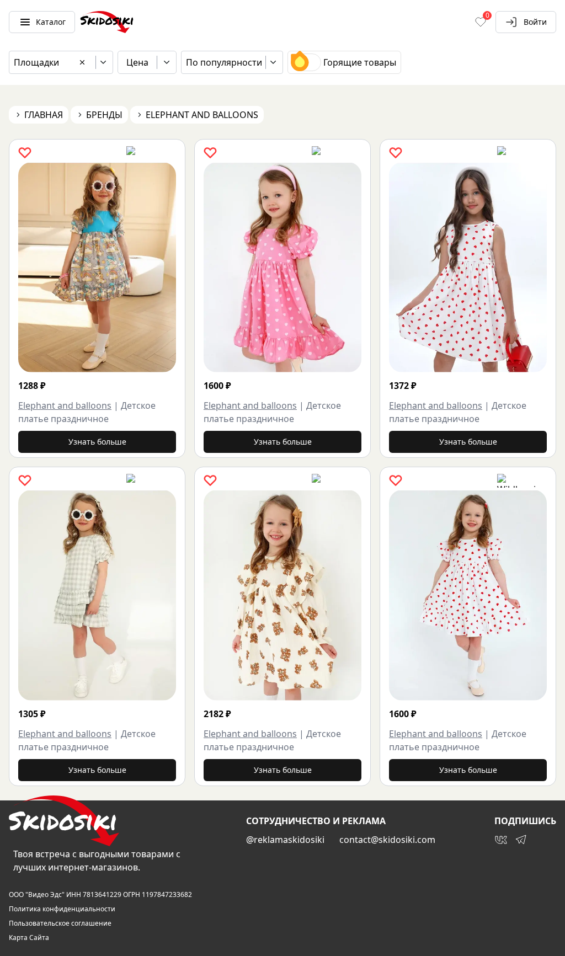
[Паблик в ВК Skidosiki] (501, 839)
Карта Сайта (29, 937)
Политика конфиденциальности (62, 909)
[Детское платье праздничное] (97, 267)
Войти (535, 22)
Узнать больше (97, 441)
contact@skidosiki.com (387, 840)
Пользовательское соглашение (60, 923)
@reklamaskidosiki (285, 840)
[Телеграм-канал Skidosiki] (520, 839)
